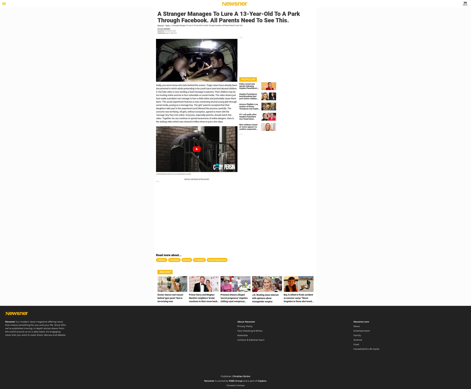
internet (187, 260)
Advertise (242, 335)
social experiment (217, 260)
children (161, 260)
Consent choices (235, 385)
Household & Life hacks (366, 349)
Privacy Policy (245, 326)
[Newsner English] (234, 3)
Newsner (160, 25)
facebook (174, 260)
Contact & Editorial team (250, 340)
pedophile (199, 260)
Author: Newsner (163, 29)
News (168, 25)
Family (357, 335)
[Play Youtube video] (196, 149)
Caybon (262, 381)
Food (356, 344)
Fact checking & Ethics (249, 331)
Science (357, 340)
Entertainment (361, 331)
